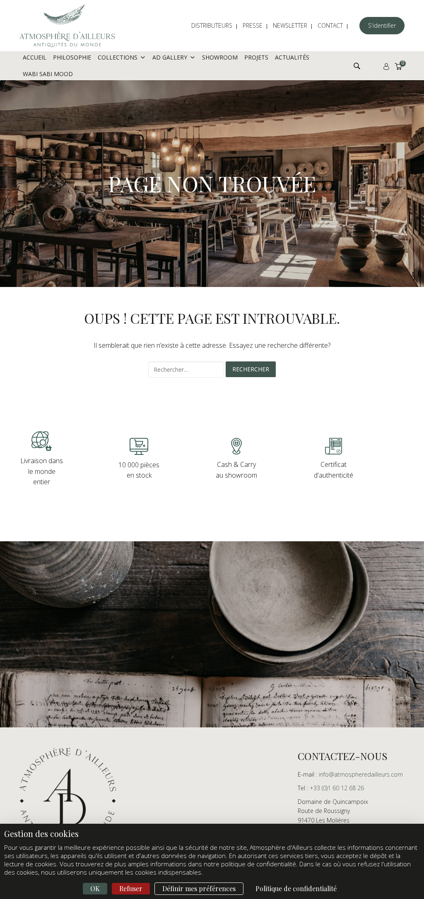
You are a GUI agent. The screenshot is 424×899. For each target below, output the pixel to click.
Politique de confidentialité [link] (296, 888)
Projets (256, 57)
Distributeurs (211, 25)
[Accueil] (67, 25)
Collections (117, 57)
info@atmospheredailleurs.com (361, 774)
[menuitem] (216, 26)
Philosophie (72, 57)
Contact (330, 25)
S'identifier (382, 25)
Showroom (220, 57)
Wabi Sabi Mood (48, 74)
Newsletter (290, 25)
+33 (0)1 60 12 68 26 (337, 788)
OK (95, 888)
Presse (253, 25)
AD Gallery (169, 57)
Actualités (292, 57)
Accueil (34, 57)
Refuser (130, 888)
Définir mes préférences (199, 888)
